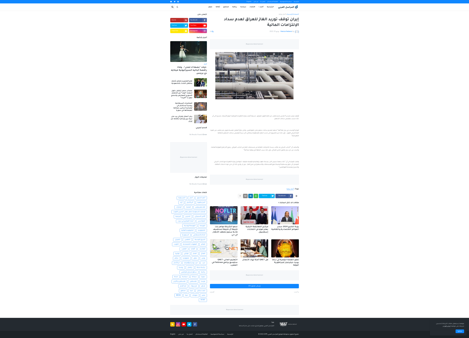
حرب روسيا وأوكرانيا (191, 263)
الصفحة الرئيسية (293, 14)
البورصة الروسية (189, 226)
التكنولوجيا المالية (187, 230)
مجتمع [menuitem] (226, 7)
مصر (203, 295)
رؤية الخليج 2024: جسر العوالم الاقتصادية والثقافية (285, 228)
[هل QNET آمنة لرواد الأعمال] (254, 248)
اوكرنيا (177, 253)
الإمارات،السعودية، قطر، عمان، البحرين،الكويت (189, 212)
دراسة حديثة (201, 267)
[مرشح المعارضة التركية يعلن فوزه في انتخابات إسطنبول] (254, 215)
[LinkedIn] (250, 196)
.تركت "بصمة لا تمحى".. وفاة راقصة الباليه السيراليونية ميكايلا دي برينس (189, 70)
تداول (195, 258)
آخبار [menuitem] (261, 7)
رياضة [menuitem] (234, 7)
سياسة (185, 277)
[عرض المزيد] (240, 196)
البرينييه (178, 216)
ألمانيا (193, 249)
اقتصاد (188, 207)
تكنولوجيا (186, 258)
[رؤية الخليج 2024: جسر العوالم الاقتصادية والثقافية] (285, 215)
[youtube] (171, 2)
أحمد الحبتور (201, 198)
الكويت (176, 244)
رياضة (203, 272)
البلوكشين (201, 221)
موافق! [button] (460, 331)
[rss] (172, 324)
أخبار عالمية (201, 202)
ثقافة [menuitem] (218, 7)
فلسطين (193, 281)
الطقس (187, 240)
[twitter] (174, 2)
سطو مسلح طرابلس (189, 272)
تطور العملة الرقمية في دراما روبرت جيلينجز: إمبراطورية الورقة (285, 262)
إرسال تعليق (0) (254, 286)
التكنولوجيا (201, 230)
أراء (181, 202)
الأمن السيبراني (200, 216)
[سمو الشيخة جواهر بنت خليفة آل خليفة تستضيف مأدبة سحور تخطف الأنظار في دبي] (224, 215)
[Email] (245, 196)
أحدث (296, 292)
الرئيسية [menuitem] (270, 7)
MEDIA (178, 295)
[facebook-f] (195, 324)
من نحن (256, 1)
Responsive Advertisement (254, 44)
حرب (203, 263)
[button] (177, 7)
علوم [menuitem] (210, 7)
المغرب (184, 249)
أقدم (212, 292)
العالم (203, 244)
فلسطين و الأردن (179, 281)
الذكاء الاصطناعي (199, 235)
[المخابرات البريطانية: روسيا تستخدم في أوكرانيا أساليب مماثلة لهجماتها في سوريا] (200, 106)
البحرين (187, 216)
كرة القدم (183, 286)
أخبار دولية (282, 14)
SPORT (203, 300)
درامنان (189, 267)
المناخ (203, 253)
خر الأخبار (177, 263)
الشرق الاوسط (200, 240)
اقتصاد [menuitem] (252, 7)
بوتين (203, 258)
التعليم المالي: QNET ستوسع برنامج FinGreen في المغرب (225, 262)
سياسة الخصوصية (286, 1)
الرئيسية (296, 1)
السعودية (185, 235)
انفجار (195, 253)
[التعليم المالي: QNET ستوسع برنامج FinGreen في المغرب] (224, 248)
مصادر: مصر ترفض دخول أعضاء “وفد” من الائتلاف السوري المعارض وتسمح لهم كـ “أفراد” (181, 94)
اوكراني (186, 253)
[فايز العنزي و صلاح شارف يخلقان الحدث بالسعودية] (200, 82)
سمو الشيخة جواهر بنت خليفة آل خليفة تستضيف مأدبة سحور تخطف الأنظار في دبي (225, 231)
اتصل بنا (262, 1)
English (249, 1)
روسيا (181, 267)
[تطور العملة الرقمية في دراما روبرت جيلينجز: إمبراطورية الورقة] (285, 248)
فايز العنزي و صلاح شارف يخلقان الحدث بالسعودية (181, 82)
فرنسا (203, 281)
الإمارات (178, 207)
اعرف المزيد (447, 326)
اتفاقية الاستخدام (272, 1)
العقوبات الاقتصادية (190, 244)
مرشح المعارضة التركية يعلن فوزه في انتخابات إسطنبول (257, 229)
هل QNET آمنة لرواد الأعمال (255, 260)
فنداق (203, 286)
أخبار (191, 198)
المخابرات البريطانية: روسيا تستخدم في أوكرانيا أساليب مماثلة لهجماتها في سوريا (182, 106)
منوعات (194, 295)
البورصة (202, 226)
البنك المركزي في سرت (185, 221)
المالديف (202, 249)
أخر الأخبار (190, 202)
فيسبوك (194, 286)
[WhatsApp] (256, 196)
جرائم (176, 258)
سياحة (194, 277)
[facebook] (178, 2)
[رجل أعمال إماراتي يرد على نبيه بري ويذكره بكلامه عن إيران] (200, 119)
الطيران (177, 240)
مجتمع (183, 291)
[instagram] (178, 324)
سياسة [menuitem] (243, 7)
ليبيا (191, 291)
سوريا (203, 277)
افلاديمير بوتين (200, 207)
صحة (176, 277)
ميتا (186, 295)
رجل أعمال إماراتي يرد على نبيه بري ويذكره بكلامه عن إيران (181, 119)
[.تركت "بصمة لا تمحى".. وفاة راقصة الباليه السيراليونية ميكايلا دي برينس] (188, 51)
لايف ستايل (201, 291)
